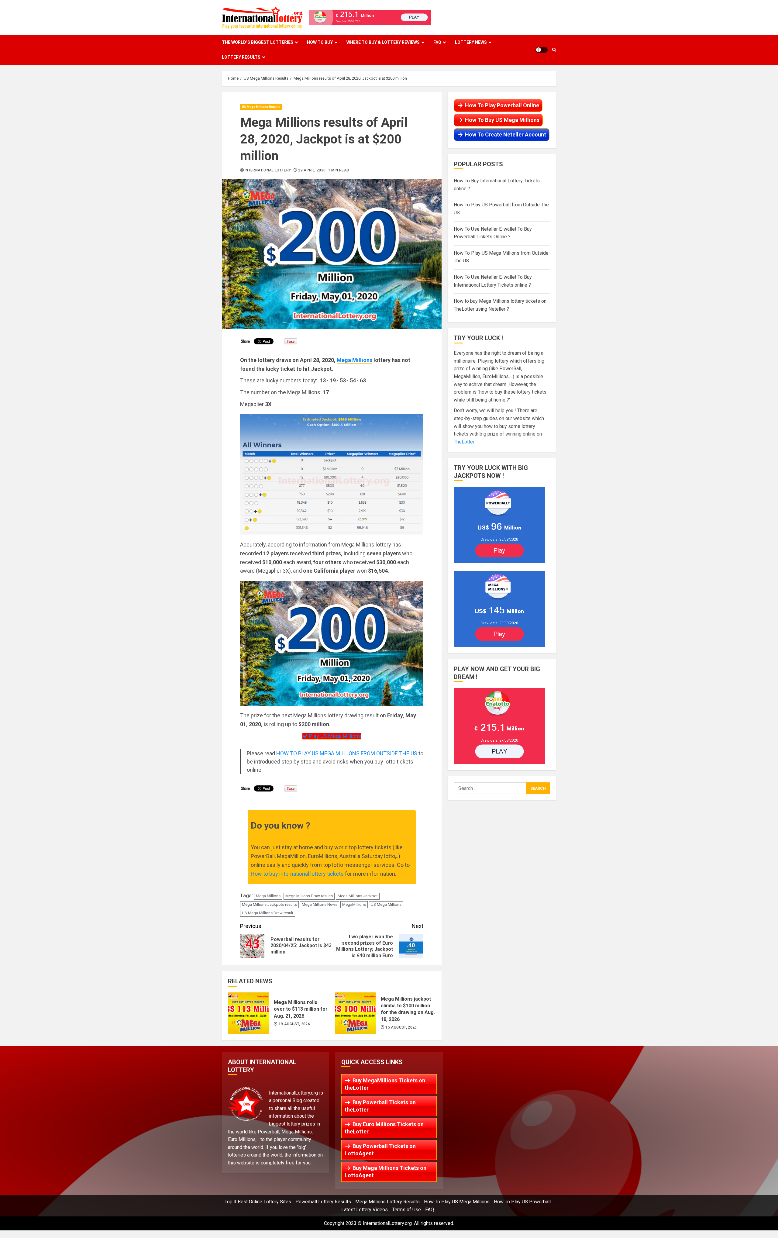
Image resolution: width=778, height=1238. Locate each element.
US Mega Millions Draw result (267, 913)
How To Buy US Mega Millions (502, 120)
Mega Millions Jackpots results (269, 904)
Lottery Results (241, 57)
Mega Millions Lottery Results (387, 1202)
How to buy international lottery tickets (297, 874)
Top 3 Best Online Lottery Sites (258, 1202)
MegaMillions (354, 904)
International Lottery (268, 170)
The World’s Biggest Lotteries (257, 42)
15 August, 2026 (401, 1027)
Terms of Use (406, 1209)
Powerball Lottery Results (323, 1202)
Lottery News (471, 42)
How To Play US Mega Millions (457, 1202)
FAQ (437, 42)
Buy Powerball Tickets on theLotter (380, 1106)
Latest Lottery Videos (364, 1209)
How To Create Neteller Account (505, 134)
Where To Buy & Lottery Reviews (383, 42)
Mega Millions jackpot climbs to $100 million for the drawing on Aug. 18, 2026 (355, 1013)
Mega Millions (354, 360)
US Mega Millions (386, 904)
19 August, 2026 (294, 1024)
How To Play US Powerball (522, 1202)
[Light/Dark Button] (541, 50)
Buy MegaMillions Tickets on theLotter (385, 1084)
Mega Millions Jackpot (358, 896)
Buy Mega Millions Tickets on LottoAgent (385, 1171)
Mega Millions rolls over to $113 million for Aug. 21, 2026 (248, 1013)
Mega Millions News (319, 904)
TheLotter (464, 442)
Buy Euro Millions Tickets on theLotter (384, 1128)
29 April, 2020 (311, 170)
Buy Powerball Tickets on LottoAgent (380, 1150)
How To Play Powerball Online (502, 105)
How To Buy (320, 42)
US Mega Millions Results (261, 107)
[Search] (554, 50)
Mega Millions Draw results (309, 896)
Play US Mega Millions (334, 736)
